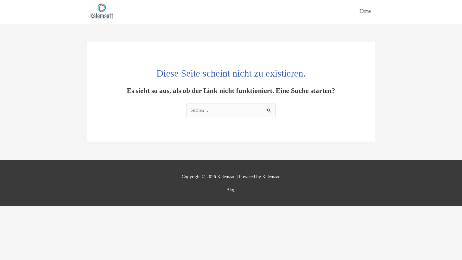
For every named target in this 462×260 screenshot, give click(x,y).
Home (365, 10)
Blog (231, 189)
